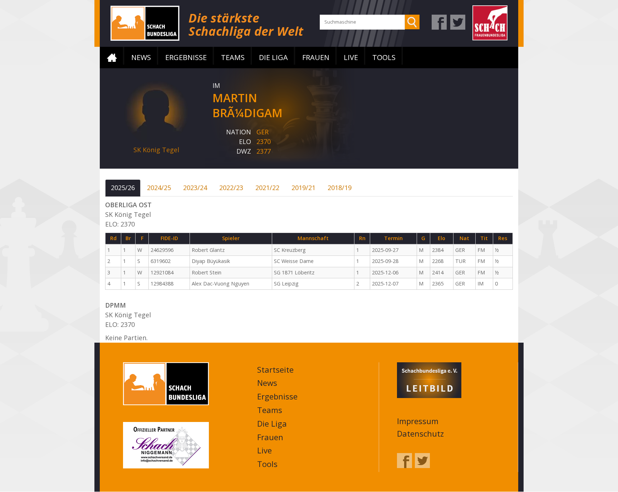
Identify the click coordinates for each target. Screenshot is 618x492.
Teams (233, 57)
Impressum (417, 421)
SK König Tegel (156, 149)
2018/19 (340, 187)
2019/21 (303, 187)
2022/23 (231, 187)
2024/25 (159, 187)
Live (351, 57)
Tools (384, 57)
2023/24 (195, 187)
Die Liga (273, 57)
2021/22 (267, 187)
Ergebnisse (186, 57)
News (141, 57)
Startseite (112, 57)
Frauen (315, 57)
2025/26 (123, 187)
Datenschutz (420, 433)
